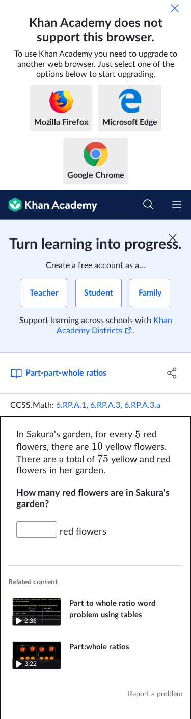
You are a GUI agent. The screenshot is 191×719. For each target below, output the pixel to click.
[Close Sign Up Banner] (172, 238)
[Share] (172, 373)
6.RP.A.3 (105, 405)
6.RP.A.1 (71, 405)
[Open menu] (177, 205)
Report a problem (155, 694)
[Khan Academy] (48, 204)
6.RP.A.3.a (142, 405)
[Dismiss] (175, 8)
